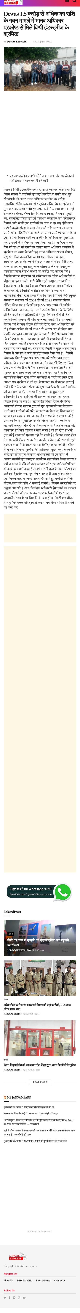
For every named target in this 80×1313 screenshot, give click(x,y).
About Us (8, 1280)
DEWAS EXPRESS (16, 42)
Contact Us (59, 1280)
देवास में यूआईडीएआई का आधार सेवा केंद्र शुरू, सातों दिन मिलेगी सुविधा (40, 1065)
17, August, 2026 (32, 1070)
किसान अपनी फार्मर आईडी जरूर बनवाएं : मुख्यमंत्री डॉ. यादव (31, 1114)
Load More (40, 1082)
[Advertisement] (40, 134)
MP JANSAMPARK (19, 1098)
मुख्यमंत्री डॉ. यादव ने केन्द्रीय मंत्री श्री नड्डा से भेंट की (29, 1107)
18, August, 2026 (33, 1014)
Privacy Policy (43, 1280)
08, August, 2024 (42, 42)
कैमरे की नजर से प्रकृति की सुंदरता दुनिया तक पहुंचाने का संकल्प (38, 942)
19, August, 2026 (36, 950)
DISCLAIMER (24, 1280)
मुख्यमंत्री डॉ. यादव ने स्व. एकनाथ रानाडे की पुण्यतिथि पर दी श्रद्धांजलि (35, 1141)
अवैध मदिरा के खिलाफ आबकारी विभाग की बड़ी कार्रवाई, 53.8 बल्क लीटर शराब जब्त (37, 1007)
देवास (11, 934)
